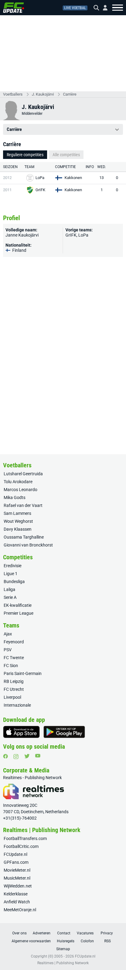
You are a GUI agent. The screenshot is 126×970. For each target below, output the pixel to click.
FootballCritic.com (21, 846)
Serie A (10, 597)
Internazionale (17, 705)
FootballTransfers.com (25, 838)
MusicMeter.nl (17, 878)
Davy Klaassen (17, 529)
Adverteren (41, 933)
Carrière (69, 94)
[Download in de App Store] (21, 732)
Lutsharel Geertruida (23, 473)
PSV (8, 649)
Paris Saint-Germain (23, 673)
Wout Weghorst (18, 521)
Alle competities (66, 154)
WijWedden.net (18, 886)
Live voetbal (75, 8)
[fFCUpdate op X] (27, 756)
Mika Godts (14, 497)
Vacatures (85, 933)
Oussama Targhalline (24, 537)
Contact (63, 933)
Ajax (8, 633)
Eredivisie (12, 565)
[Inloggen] (103, 8)
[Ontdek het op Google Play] (64, 732)
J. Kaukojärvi (43, 94)
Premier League (18, 613)
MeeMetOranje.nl (20, 909)
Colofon (87, 941)
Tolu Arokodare (18, 481)
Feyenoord (14, 641)
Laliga (9, 589)
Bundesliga (14, 581)
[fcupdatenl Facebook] (5, 756)
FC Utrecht (14, 689)
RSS (107, 941)
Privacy (107, 933)
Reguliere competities (25, 154)
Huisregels (65, 941)
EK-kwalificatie (17, 605)
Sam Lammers (17, 513)
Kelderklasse (16, 893)
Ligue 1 (10, 573)
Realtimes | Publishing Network (63, 963)
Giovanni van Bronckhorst (28, 545)
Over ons (19, 933)
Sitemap (63, 949)
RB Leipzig (14, 681)
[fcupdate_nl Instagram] (16, 756)
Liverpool (12, 697)
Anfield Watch (17, 901)
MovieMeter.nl (17, 870)
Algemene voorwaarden (31, 941)
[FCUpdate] (13, 7)
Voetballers (13, 94)
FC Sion (11, 665)
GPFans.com (16, 862)
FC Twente (14, 657)
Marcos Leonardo (20, 489)
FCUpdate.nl (15, 854)
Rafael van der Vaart (23, 505)
